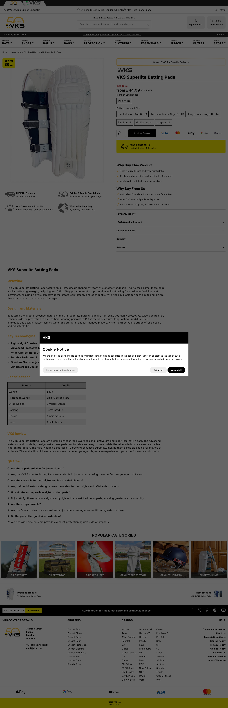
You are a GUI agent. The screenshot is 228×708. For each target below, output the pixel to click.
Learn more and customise (60, 370)
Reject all (158, 370)
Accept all (176, 370)
